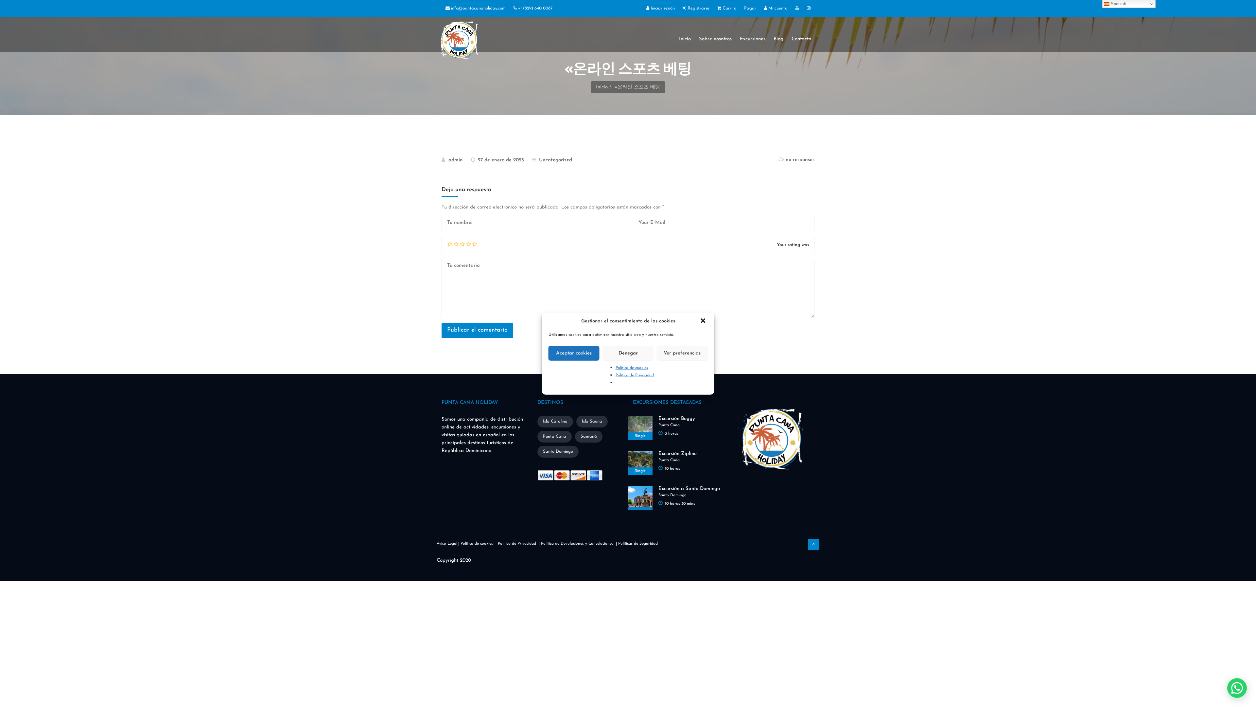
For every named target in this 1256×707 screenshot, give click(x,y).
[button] (704, 321)
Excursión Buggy (676, 418)
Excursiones (752, 39)
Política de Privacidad (635, 375)
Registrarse (697, 8)
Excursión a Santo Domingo (689, 488)
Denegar (628, 353)
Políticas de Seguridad (638, 544)
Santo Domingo (558, 451)
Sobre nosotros (715, 39)
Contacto (801, 39)
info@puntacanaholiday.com (478, 8)
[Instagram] (808, 8)
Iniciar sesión (662, 8)
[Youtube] (797, 8)
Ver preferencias (682, 353)
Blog (778, 39)
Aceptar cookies (574, 353)
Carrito (728, 8)
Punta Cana (554, 436)
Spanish (1117, 3)
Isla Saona (592, 421)
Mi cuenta (777, 8)
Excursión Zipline (677, 453)
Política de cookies (632, 368)
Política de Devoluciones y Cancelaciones (577, 544)
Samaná (589, 436)
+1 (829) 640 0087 (534, 8)
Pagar (750, 8)
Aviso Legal (447, 544)
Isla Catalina (555, 421)
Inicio (685, 39)
